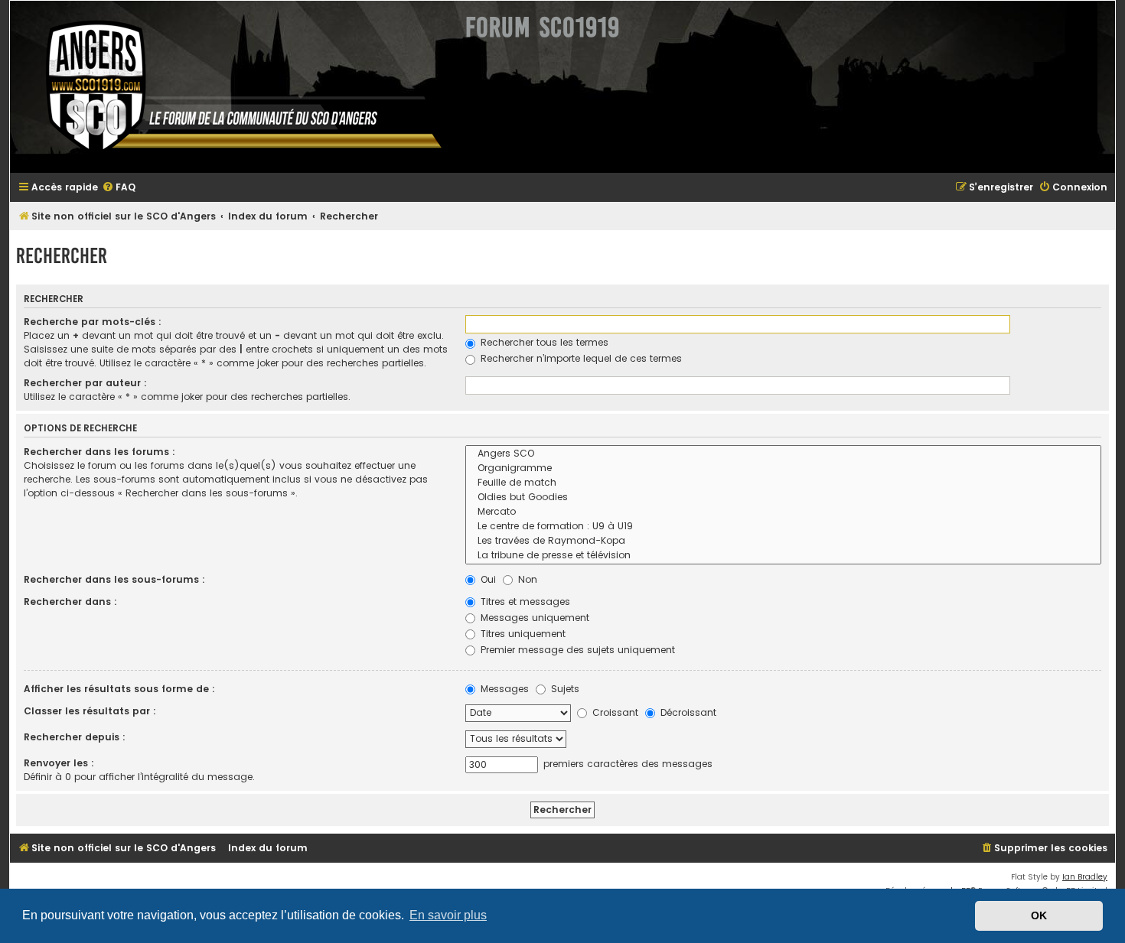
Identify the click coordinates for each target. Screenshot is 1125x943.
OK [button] (1039, 915)
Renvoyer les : (59, 762)
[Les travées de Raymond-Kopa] (783, 541)
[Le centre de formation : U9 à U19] (783, 526)
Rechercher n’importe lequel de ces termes (580, 358)
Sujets (563, 688)
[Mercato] (783, 512)
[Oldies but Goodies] (783, 497)
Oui (487, 579)
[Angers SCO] (783, 454)
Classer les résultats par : (90, 710)
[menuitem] (118, 187)
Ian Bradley (1084, 877)
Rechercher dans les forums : (99, 451)
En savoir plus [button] (448, 915)
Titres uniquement (522, 633)
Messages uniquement (533, 617)
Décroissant (686, 712)
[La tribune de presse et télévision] (783, 555)
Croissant (613, 712)
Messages (503, 688)
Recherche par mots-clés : (92, 321)
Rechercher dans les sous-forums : (114, 579)
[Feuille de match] (783, 483)
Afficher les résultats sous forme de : (119, 688)
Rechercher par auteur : (85, 382)
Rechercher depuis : (75, 736)
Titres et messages (524, 601)
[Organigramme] (783, 468)
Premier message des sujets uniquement (576, 649)
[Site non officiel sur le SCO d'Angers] (232, 87)
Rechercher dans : (70, 601)
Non (526, 579)
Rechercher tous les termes (543, 342)
